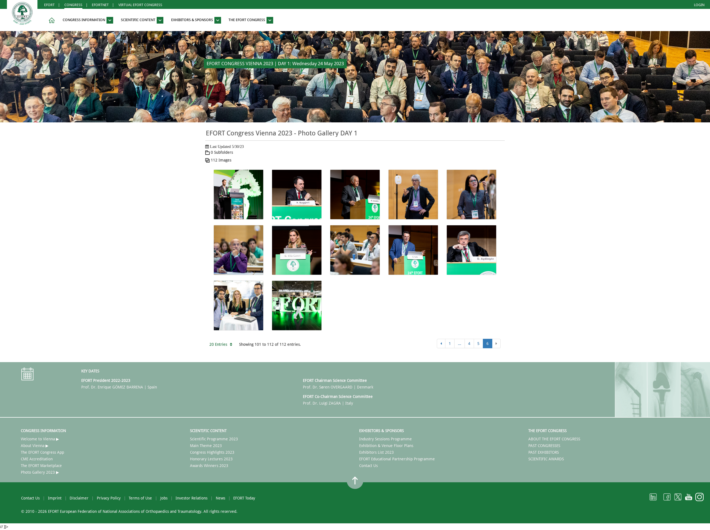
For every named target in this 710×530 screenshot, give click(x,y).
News (220, 498)
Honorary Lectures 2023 (211, 459)
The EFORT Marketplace (41, 465)
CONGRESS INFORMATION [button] (84, 20)
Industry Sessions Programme (385, 439)
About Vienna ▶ (35, 445)
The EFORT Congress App (42, 452)
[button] (51, 20)
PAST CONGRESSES (544, 445)
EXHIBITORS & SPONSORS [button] (192, 20)
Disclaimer (79, 498)
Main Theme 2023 (206, 445)
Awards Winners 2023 (209, 465)
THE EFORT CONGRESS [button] (247, 20)
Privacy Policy (109, 498)
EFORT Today (244, 498)
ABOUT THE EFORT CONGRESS (554, 439)
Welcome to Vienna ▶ (40, 439)
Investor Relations (191, 498)
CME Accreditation (37, 459)
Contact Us (368, 465)
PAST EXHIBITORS (543, 452)
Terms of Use (140, 498)
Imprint (55, 498)
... (459, 343)
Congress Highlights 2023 (212, 452)
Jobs (164, 498)
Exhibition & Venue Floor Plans (386, 445)
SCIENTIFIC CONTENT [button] (138, 20)
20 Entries (218, 344)
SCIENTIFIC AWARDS (546, 459)
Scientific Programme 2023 (214, 439)
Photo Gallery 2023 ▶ (40, 472)
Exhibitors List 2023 (376, 452)
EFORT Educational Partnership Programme (397, 459)
